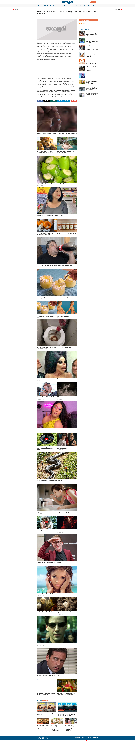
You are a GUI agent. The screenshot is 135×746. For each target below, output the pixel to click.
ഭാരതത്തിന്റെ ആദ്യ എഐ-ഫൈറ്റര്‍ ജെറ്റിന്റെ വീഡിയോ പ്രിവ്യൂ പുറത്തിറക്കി (91, 88)
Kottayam (45, 8)
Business (95, 5)
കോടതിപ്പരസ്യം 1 (82, 23)
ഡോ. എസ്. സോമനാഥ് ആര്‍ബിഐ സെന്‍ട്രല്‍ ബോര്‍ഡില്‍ (90, 75)
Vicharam (52, 5)
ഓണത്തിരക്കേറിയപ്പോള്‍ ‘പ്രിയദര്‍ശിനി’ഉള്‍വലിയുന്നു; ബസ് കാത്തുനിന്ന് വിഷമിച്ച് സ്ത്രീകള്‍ (91, 33)
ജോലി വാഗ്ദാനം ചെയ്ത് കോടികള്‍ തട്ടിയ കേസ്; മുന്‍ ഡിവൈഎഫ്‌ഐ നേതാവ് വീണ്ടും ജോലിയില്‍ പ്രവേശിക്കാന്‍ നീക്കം (70, 728)
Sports (58, 5)
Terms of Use (84, 737)
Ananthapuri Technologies (45, 738)
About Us (75, 737)
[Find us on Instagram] (38, 2)
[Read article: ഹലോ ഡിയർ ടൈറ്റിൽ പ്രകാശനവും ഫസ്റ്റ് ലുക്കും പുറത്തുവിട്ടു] (46, 707)
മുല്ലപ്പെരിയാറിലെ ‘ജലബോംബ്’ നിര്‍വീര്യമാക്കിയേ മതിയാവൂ (92, 94)
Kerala (53, 723)
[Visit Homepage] (67, 2)
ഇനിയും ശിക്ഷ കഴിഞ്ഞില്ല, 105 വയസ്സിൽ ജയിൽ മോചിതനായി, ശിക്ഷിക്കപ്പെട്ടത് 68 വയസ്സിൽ (92, 68)
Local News (81, 5)
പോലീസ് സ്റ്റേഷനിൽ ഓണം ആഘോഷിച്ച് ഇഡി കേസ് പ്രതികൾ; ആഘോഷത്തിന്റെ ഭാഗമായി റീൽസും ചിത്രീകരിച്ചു (92, 47)
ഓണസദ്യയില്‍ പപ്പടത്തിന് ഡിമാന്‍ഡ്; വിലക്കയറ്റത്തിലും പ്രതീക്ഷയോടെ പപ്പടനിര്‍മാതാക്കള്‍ (91, 82)
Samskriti (89, 5)
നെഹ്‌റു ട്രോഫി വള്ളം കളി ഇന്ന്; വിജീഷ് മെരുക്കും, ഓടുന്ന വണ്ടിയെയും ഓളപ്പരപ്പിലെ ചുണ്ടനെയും (92, 54)
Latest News (44, 5)
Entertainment (67, 5)
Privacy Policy (89, 737)
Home (37, 8)
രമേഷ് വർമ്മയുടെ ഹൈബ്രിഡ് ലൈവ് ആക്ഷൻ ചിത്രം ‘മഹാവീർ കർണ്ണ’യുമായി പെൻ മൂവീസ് (43, 727)
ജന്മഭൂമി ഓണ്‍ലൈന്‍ (43, 16)
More (74, 5)
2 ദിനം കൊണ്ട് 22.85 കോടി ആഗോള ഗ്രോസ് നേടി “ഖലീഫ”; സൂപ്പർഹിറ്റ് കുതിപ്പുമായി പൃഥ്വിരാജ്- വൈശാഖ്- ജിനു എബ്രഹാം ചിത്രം (67, 714)
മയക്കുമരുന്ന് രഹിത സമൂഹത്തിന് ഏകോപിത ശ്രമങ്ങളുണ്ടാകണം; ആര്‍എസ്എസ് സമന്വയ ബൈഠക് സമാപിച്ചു (91, 62)
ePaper (93, 2)
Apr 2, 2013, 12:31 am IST (51, 16)
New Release (39, 710)
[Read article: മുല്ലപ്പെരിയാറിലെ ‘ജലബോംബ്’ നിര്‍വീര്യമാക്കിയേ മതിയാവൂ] (82, 95)
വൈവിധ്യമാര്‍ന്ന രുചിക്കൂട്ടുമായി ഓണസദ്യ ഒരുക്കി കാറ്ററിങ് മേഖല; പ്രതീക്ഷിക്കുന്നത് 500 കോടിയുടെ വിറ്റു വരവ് (56, 728)
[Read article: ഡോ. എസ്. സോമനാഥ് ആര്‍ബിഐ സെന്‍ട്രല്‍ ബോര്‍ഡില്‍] (82, 75)
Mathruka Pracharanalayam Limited (42, 737)
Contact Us (79, 737)
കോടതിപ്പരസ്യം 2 (82, 26)
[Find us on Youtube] (42, 2)
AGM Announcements (95, 737)
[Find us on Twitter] (40, 2)
